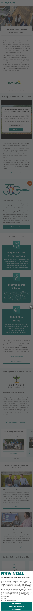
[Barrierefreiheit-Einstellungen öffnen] (31, 307)
